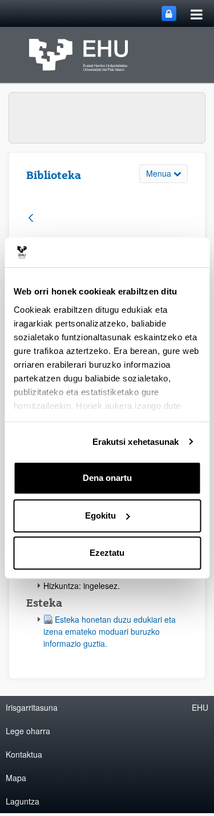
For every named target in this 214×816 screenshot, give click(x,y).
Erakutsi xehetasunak (135, 442)
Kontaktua (24, 754)
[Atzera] (30, 218)
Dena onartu (107, 478)
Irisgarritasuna (32, 707)
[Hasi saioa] (169, 13)
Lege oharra (28, 731)
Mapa (16, 777)
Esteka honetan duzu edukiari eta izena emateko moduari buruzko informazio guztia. (109, 631)
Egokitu (100, 515)
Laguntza (22, 801)
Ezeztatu (107, 553)
